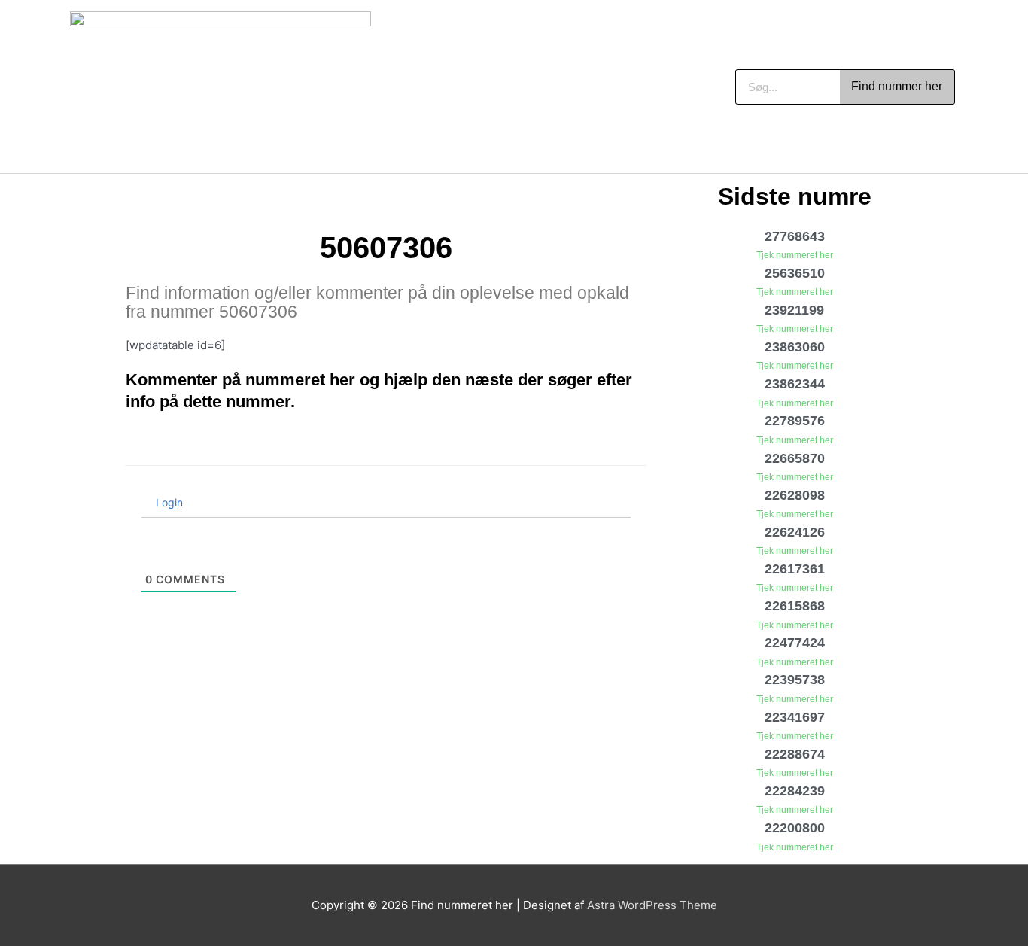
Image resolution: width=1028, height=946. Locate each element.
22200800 (795, 827)
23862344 (795, 383)
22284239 (795, 790)
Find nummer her (896, 86)
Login (168, 502)
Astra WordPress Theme (652, 905)
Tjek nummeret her (794, 255)
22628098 (795, 495)
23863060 (795, 346)
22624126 (795, 532)
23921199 (794, 310)
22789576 (795, 420)
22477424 (795, 642)
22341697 (795, 717)
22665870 (795, 458)
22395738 (795, 679)
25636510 (795, 273)
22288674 (795, 754)
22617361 (795, 568)
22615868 (795, 605)
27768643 (795, 236)
